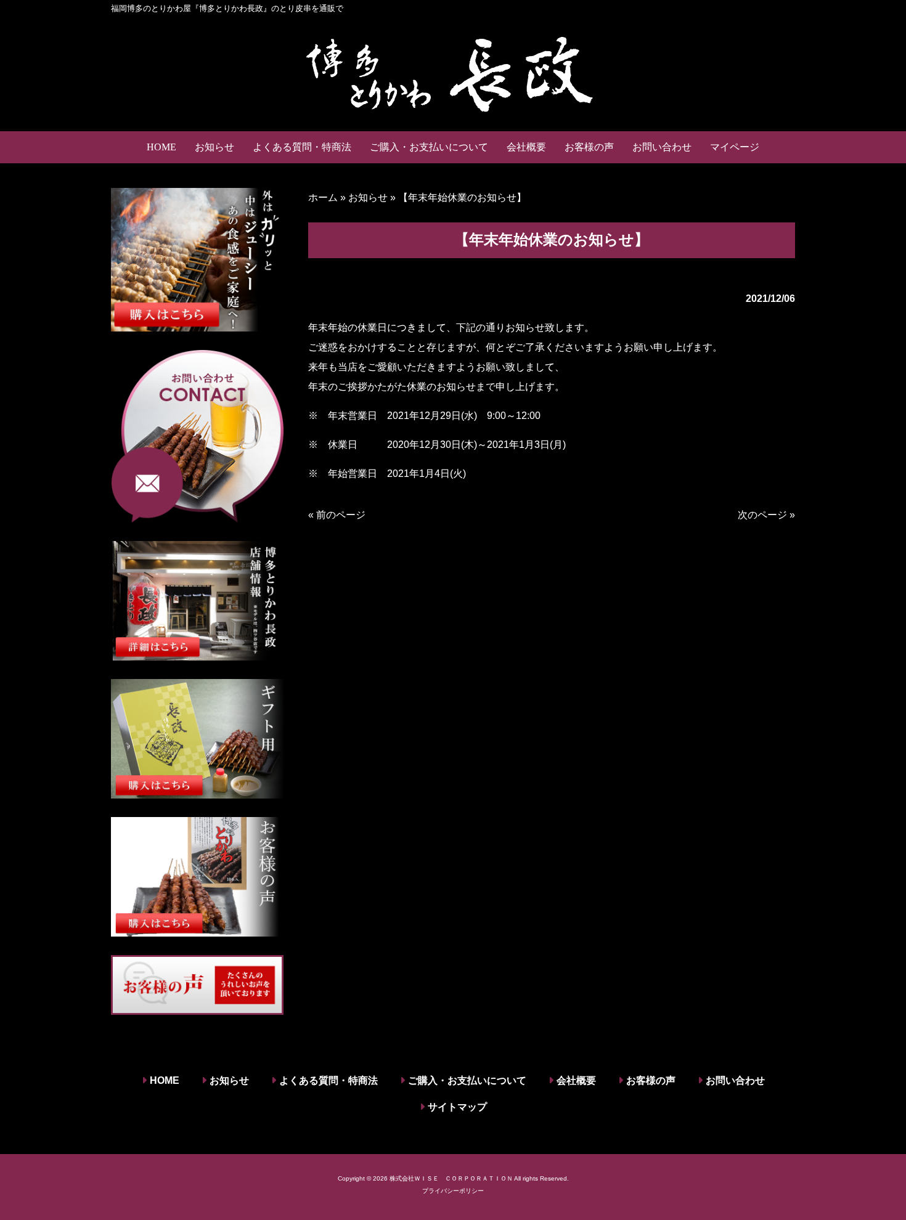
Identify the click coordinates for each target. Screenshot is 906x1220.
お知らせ (368, 197)
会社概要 (576, 1080)
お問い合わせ (735, 1080)
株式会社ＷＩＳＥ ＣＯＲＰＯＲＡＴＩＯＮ (451, 1178)
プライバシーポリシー (453, 1190)
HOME (164, 1080)
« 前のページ (336, 515)
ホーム (323, 197)
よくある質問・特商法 (328, 1080)
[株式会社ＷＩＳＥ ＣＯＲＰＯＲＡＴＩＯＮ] (453, 72)
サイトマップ (457, 1107)
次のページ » (766, 515)
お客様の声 (650, 1080)
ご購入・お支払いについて (467, 1080)
